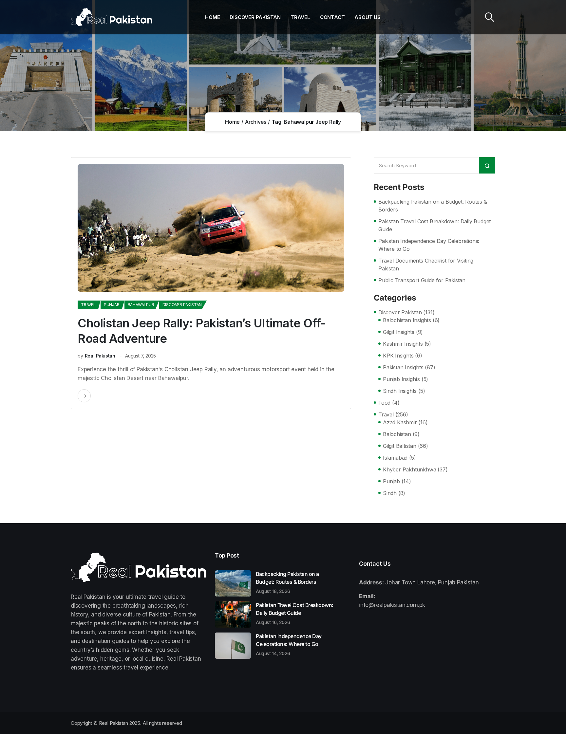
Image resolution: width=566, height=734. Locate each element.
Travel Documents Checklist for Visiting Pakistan (425, 264)
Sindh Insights (400, 391)
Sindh (390, 493)
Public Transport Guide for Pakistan (421, 280)
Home (212, 17)
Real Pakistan (100, 355)
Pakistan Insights (403, 367)
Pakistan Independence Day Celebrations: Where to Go (428, 245)
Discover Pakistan (255, 17)
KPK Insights (398, 355)
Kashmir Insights (403, 343)
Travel (300, 17)
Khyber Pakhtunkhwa (409, 469)
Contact (332, 17)
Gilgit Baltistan (399, 446)
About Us (367, 17)
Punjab (112, 304)
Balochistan (397, 434)
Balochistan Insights (407, 320)
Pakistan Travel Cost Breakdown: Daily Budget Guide (434, 225)
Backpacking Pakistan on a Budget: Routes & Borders (432, 205)
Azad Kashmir (400, 422)
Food (384, 402)
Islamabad (395, 457)
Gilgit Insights (398, 332)
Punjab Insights (401, 379)
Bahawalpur (141, 304)
